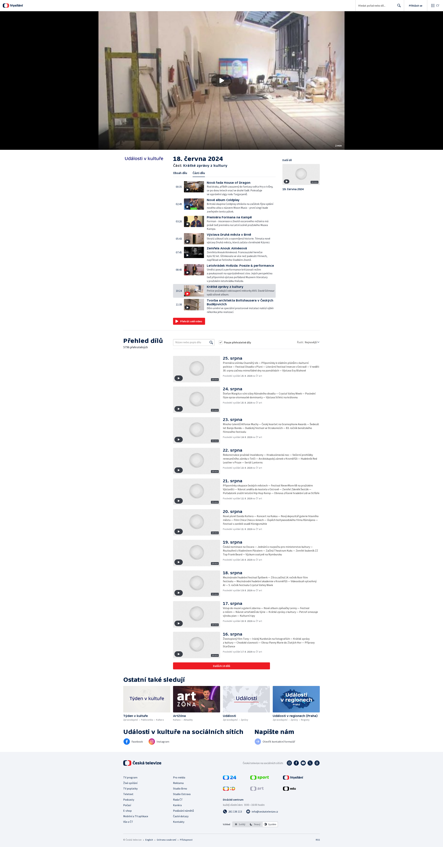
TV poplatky (130, 788)
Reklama (178, 783)
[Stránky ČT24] (229, 778)
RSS (318, 839)
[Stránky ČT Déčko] (229, 789)
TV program (130, 777)
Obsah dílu (180, 173)
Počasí (127, 805)
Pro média (179, 777)
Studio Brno (180, 788)
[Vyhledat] (211, 342)
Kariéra (177, 805)
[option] (240, 824)
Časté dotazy (180, 816)
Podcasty (128, 799)
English (149, 839)
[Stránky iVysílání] (293, 778)
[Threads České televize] (317, 763)
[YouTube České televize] (303, 763)
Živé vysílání (130, 783)
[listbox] (255, 824)
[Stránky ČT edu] (289, 789)
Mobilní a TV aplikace (135, 816)
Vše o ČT (128, 821)
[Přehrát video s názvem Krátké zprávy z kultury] (221, 80)
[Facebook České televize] (296, 763)
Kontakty (178, 821)
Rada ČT (178, 799)
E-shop (127, 810)
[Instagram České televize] (289, 763)
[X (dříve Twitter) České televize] (310, 763)
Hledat (399, 5)
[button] (221, 80)
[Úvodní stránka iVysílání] (16, 5)
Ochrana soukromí (166, 839)
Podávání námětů (183, 810)
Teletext (128, 794)
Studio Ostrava (182, 794)
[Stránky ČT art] (257, 789)
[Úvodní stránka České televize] (142, 763)
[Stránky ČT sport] (259, 778)
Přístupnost (186, 839)
